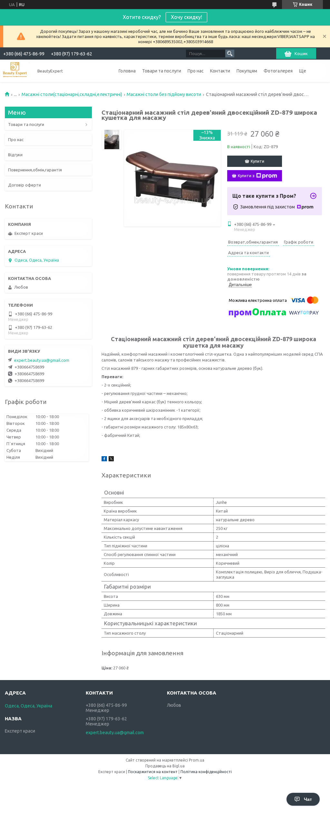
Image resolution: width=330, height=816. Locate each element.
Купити (257, 161)
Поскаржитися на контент (153, 772)
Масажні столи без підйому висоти (164, 94)
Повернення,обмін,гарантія (35, 170)
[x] (111, 459)
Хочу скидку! (186, 17)
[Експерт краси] (15, 71)
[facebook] (104, 459)
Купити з (246, 175)
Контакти (220, 70)
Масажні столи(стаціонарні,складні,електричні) (72, 94)
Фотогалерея (278, 70)
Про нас (196, 70)
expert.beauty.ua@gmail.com (41, 360)
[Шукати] (229, 53)
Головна (127, 70)
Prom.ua (196, 760)
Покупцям (247, 70)
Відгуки (15, 154)
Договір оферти (24, 185)
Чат (308, 799)
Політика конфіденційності (206, 772)
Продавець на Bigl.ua (165, 766)
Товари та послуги (161, 70)
